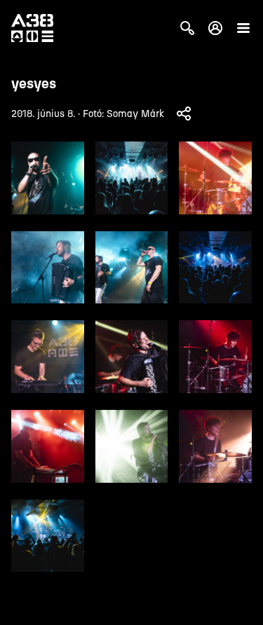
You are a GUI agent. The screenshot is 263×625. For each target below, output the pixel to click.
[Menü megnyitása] (243, 28)
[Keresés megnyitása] (187, 28)
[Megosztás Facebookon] (183, 113)
